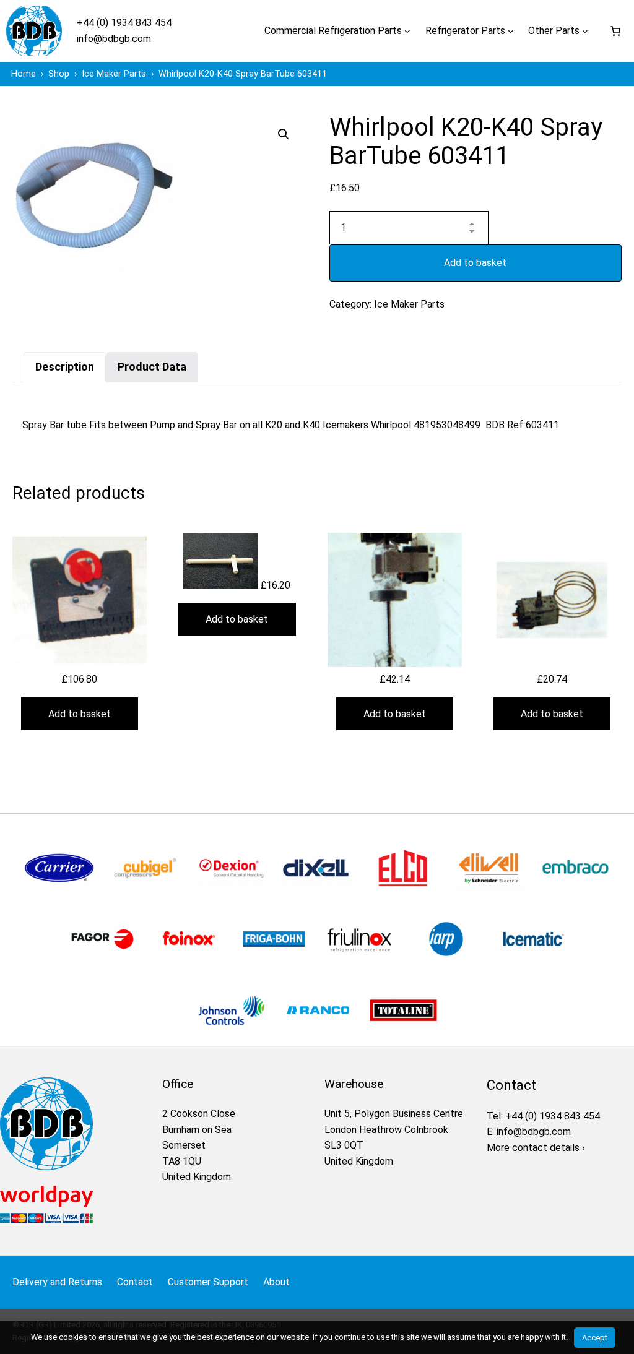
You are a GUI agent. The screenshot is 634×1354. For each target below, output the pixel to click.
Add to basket (475, 263)
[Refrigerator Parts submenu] (511, 31)
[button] (283, 134)
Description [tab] (64, 366)
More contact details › (536, 1147)
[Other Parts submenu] (585, 31)
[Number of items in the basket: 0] (615, 31)
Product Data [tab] (152, 366)
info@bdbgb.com (114, 39)
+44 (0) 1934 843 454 (124, 22)
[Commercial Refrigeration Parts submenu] (407, 31)
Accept (594, 1337)
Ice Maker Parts (409, 304)
